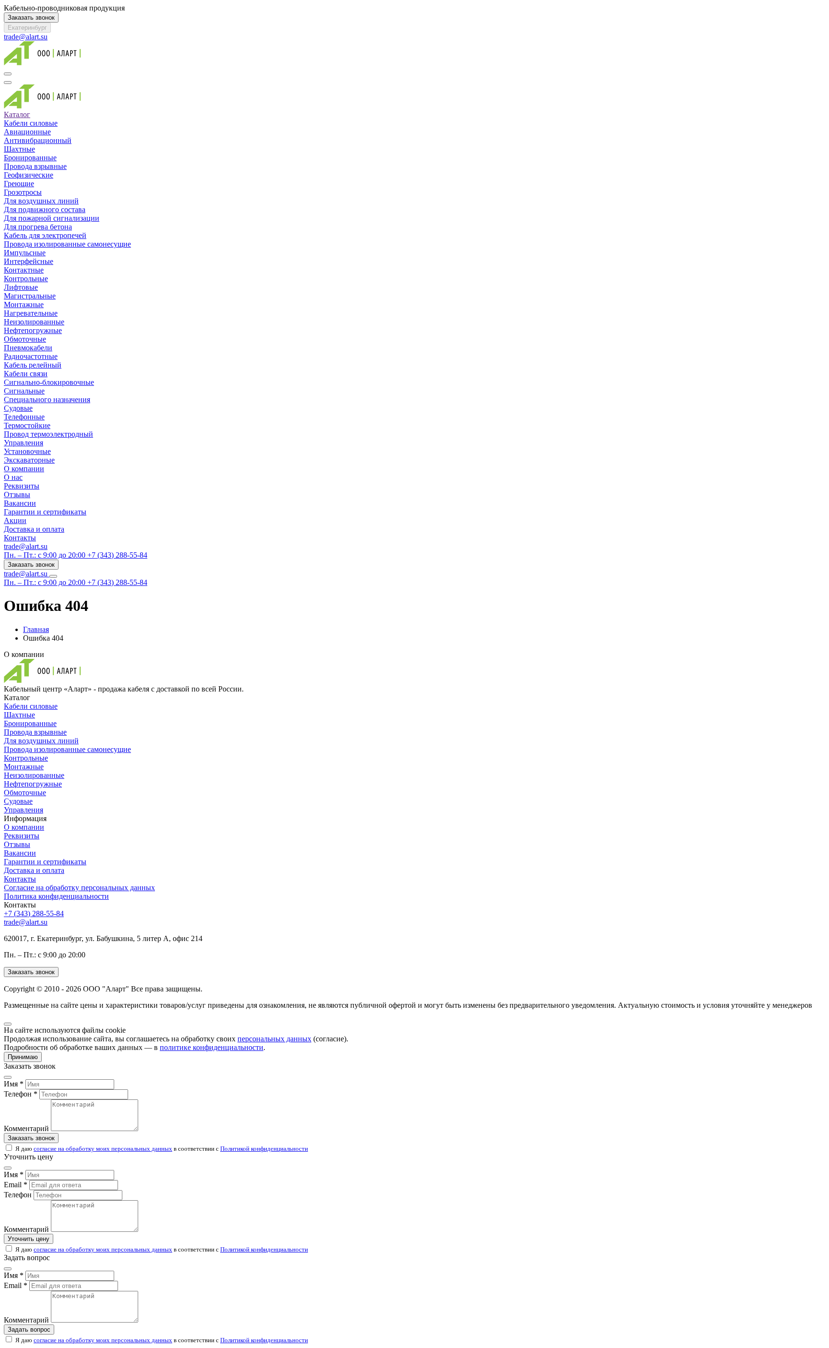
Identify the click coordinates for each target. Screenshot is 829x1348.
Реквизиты (21, 486)
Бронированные (30, 158)
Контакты (20, 538)
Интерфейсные (28, 261)
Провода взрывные (35, 166)
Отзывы (17, 494)
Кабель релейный (32, 365)
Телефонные (24, 417)
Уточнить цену (28, 1238)
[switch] (9, 1148)
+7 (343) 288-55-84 (34, 913)
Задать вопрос (29, 1329)
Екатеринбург (27, 27)
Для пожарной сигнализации (51, 218)
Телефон (18, 1195)
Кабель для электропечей (45, 235)
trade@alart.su (25, 37)
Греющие (19, 183)
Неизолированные (34, 322)
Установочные (27, 451)
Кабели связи (25, 374)
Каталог (17, 114)
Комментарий (26, 1128)
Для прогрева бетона (38, 227)
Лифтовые (21, 287)
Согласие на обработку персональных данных (79, 887)
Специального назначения (47, 399)
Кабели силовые (31, 123)
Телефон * (20, 1094)
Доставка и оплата (34, 529)
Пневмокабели (28, 348)
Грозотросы (23, 192)
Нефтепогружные (33, 330)
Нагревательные (31, 313)
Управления (23, 443)
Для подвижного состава (44, 209)
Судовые (18, 408)
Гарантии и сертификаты (45, 512)
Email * (15, 1185)
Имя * (14, 1084)
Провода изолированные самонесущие (67, 244)
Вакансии (20, 503)
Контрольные (26, 278)
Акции (15, 520)
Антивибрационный (37, 140)
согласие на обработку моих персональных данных (103, 1148)
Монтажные (24, 304)
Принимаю (23, 1057)
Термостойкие (27, 425)
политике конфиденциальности (211, 1047)
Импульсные (25, 253)
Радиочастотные (31, 356)
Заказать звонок (31, 17)
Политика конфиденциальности (56, 896)
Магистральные (30, 296)
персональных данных (274, 1039)
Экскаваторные (29, 460)
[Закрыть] (8, 1024)
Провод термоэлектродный (48, 434)
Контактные (24, 270)
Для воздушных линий (41, 201)
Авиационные (27, 132)
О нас (13, 477)
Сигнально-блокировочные (49, 382)
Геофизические (28, 175)
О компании (24, 469)
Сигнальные (24, 391)
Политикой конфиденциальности (264, 1148)
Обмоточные (25, 339)
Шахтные (19, 149)
